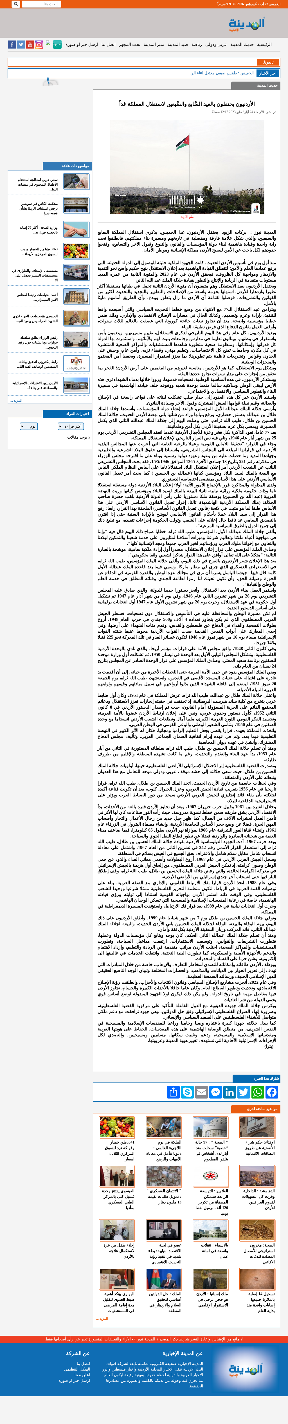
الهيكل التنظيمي (77, 1369)
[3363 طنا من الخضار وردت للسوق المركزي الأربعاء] (76, 251)
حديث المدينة (242, 44)
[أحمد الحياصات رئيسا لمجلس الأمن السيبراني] (76, 296)
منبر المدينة (154, 44)
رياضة (197, 44)
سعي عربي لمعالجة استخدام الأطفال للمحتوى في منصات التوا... (38, 184)
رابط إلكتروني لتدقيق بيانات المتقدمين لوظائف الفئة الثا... (37, 364)
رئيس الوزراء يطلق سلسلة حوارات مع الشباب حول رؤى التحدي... (38, 342)
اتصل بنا (109, 44)
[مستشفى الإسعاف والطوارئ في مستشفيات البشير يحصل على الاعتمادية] (76, 272)
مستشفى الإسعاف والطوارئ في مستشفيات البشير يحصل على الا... (35, 275)
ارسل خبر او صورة (82, 44)
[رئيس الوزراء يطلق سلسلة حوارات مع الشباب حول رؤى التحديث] (76, 339)
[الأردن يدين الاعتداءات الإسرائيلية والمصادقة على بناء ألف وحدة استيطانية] (76, 385)
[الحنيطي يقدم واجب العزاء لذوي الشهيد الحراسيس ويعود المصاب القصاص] (76, 318)
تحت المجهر (129, 44)
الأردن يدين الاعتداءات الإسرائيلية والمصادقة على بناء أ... (35, 385)
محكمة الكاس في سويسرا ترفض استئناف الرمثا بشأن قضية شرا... (38, 208)
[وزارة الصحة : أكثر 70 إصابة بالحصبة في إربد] (76, 229)
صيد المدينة (178, 44)
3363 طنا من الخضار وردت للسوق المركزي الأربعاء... (39, 251)
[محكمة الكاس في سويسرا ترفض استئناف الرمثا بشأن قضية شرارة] (76, 205)
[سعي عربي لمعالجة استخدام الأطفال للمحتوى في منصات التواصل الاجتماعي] (76, 181)
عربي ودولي (216, 44)
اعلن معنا (82, 1375)
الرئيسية (264, 44)
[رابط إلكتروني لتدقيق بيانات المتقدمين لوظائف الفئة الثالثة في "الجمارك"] (76, 363)
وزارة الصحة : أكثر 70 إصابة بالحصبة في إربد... (39, 230)
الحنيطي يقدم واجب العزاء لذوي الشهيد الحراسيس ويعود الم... (35, 318)
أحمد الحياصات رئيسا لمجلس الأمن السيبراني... (37, 297)
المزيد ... (102, 1319)
